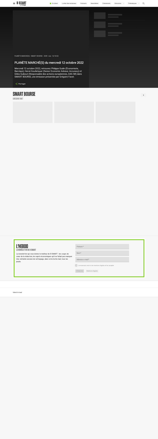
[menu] (14, 3)
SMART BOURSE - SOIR (39, 56)
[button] (54, 3)
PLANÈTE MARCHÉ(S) (22, 56)
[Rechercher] (143, 3)
